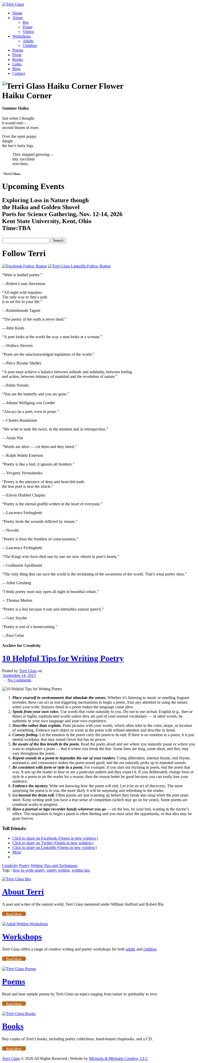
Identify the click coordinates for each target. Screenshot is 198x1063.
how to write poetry (29, 870)
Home (17, 13)
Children (30, 45)
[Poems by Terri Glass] (19, 969)
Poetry (24, 865)
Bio (26, 22)
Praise (27, 27)
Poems (17, 50)
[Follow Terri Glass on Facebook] (24, 266)
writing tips (81, 870)
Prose (16, 55)
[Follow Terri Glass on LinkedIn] (79, 266)
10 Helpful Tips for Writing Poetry (63, 658)
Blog (16, 69)
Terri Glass (28, 671)
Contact (18, 73)
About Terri (23, 891)
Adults (28, 41)
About (17, 17)
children (149, 949)
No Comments (19, 680)
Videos (28, 31)
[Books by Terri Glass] (19, 1013)
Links (17, 64)
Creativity (10, 865)
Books (17, 59)
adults (130, 949)
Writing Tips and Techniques (54, 865)
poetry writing (58, 870)
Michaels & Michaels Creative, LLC (118, 1058)
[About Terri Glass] (16, 879)
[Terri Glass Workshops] (25, 924)
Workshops (21, 36)
